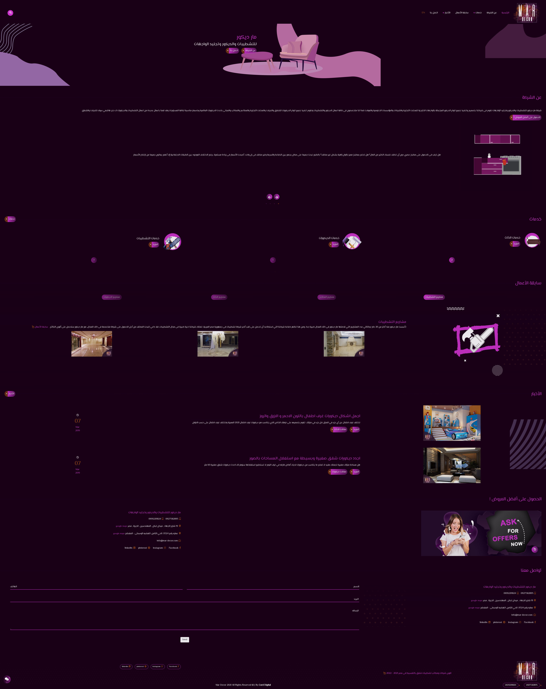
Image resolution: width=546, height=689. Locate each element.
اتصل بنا (434, 13)
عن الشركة (492, 13)
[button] (278, 204)
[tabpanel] (272, 260)
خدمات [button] (478, 13)
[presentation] (276, 197)
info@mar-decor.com (167, 540)
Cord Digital (265, 685)
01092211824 (155, 519)
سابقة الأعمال (462, 13)
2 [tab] (275, 271)
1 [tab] (279, 271)
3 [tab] (270, 271)
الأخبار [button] (447, 13)
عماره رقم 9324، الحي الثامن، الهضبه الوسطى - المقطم (145, 533)
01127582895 (172, 519)
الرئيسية (504, 13)
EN (423, 13)
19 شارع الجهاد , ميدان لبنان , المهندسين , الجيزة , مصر (147, 526)
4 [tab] (266, 271)
